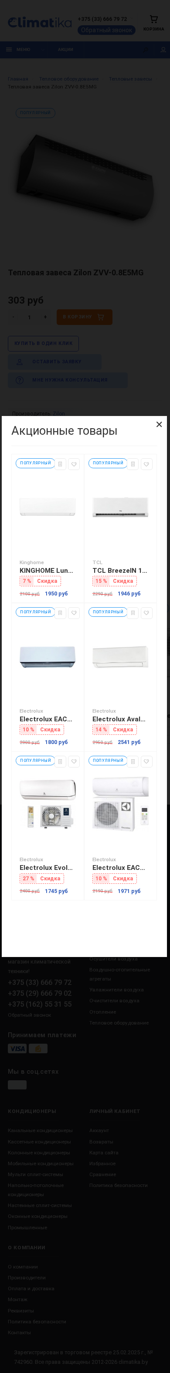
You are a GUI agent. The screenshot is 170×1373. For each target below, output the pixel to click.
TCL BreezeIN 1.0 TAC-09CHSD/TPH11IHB (120, 571)
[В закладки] (74, 464)
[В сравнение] (60, 464)
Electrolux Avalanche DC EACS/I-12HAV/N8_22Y (120, 719)
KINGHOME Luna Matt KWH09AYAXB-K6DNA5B (48, 571)
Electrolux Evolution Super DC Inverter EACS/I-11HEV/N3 (48, 868)
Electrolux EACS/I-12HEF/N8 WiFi (48, 719)
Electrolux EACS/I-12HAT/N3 (120, 868)
